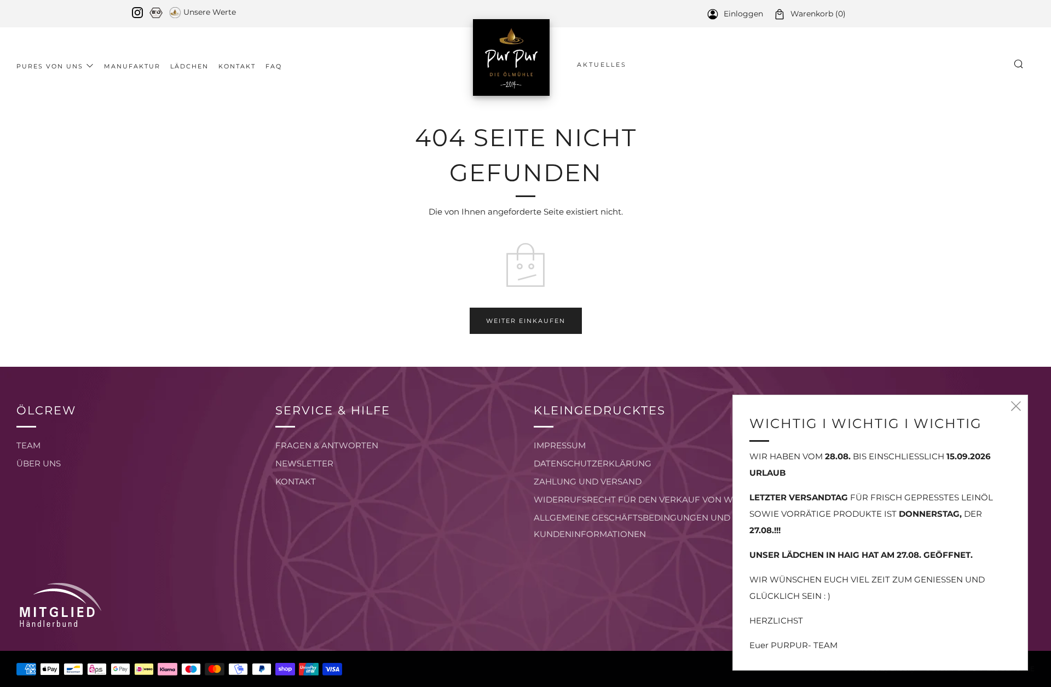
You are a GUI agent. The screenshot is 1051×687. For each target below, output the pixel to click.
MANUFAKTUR (132, 66)
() (818, 13)
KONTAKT (295, 481)
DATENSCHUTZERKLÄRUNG (592, 463)
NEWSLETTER (304, 463)
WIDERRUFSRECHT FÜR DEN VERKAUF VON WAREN (645, 499)
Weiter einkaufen (525, 321)
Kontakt (237, 66)
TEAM (28, 445)
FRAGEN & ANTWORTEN (326, 445)
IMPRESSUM (560, 445)
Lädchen (189, 66)
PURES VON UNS (49, 66)
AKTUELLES (602, 64)
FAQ (273, 66)
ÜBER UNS (38, 463)
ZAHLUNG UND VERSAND (588, 481)
